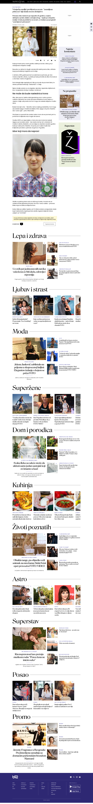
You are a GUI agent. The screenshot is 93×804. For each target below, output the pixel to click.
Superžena (23, 788)
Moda (41, 1)
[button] (68, 118)
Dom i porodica (57, 1)
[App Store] (75, 791)
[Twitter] (74, 777)
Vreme (42, 788)
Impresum (53, 784)
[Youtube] (80, 777)
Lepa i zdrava (30, 1)
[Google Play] (75, 786)
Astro (65, 1)
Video (42, 783)
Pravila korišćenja (56, 786)
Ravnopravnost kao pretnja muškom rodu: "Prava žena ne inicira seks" (68, 160)
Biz (13, 786)
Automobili (32, 786)
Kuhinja (61, 1)
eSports (32, 783)
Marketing (53, 783)
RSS (52, 792)
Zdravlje (23, 783)
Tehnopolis (32, 784)
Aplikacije (53, 790)
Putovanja (23, 784)
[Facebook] (71, 777)
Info (13, 783)
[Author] (69, 142)
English (43, 786)
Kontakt (53, 794)
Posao (14, 702)
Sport (13, 784)
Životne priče (16, 7)
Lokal (31, 788)
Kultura (23, 786)
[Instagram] (77, 777)
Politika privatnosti (56, 788)
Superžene (51, 1)
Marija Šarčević (66, 155)
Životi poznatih (45, 1)
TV (42, 784)
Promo (29, 747)
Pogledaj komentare (49, 224)
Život (13, 788)
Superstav (69, 1)
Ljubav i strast (36, 1)
